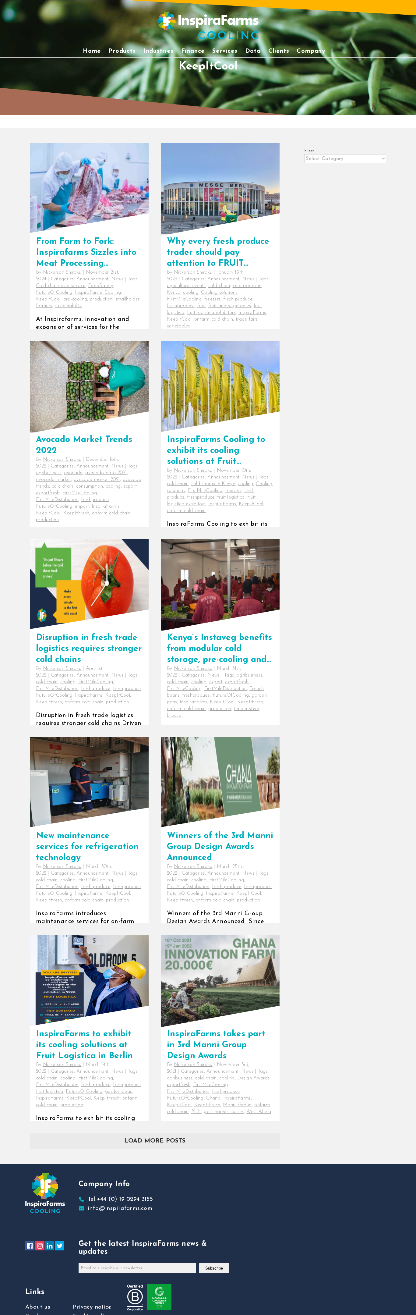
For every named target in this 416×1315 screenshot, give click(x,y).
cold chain (219, 285)
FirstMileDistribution (57, 499)
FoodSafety (100, 285)
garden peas (118, 1091)
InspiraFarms (252, 312)
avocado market (53, 479)
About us (37, 1307)
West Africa (258, 1111)
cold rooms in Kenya (213, 484)
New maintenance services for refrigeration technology (87, 847)
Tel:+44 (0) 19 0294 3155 (120, 1199)
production (101, 299)
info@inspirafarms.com (120, 1208)
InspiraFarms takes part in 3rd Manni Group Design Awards (216, 1045)
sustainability (68, 306)
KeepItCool (48, 299)
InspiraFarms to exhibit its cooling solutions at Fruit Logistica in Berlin (84, 1045)
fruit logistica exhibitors (211, 312)
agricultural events (186, 285)
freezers (212, 299)
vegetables (178, 326)
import (82, 506)
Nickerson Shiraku (62, 272)
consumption (89, 486)
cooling (190, 292)
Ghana (213, 1098)
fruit (201, 306)
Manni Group (237, 1105)
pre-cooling (75, 299)
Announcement (92, 279)
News (117, 279)
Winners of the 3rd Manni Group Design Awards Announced (220, 847)
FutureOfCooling (54, 292)
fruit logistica (231, 497)
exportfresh (48, 493)
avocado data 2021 (106, 473)
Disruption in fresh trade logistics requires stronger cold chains (89, 649)
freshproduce (181, 306)
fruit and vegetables (229, 306)
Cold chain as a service (60, 285)
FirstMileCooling (184, 299)
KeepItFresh (76, 513)
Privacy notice (92, 1307)
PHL (196, 1111)
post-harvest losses (224, 1111)
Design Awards (253, 1078)
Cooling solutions (219, 292)
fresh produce (237, 299)
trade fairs (247, 319)
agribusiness (49, 473)
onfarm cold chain (213, 319)
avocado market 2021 (97, 479)
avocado (73, 473)
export (130, 486)
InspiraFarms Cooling (98, 292)
